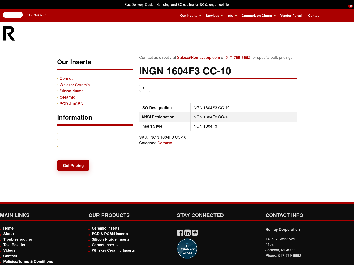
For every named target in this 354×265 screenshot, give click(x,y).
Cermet (66, 78)
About (8, 233)
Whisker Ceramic (75, 84)
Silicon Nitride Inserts (111, 239)
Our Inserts (188, 15)
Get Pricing (73, 165)
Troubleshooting (17, 239)
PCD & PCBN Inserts (110, 233)
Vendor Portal (291, 15)
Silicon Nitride (72, 90)
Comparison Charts (257, 15)
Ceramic (164, 142)
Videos (9, 250)
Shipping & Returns (78, 140)
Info (230, 15)
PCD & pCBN (71, 103)
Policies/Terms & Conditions (28, 261)
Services (212, 15)
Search (14, 14)
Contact (314, 15)
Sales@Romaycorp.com (198, 57)
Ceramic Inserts (105, 228)
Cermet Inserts (105, 245)
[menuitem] (189, 15)
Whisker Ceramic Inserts (113, 250)
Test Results (14, 245)
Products (68, 133)
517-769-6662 (37, 14)
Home (8, 228)
